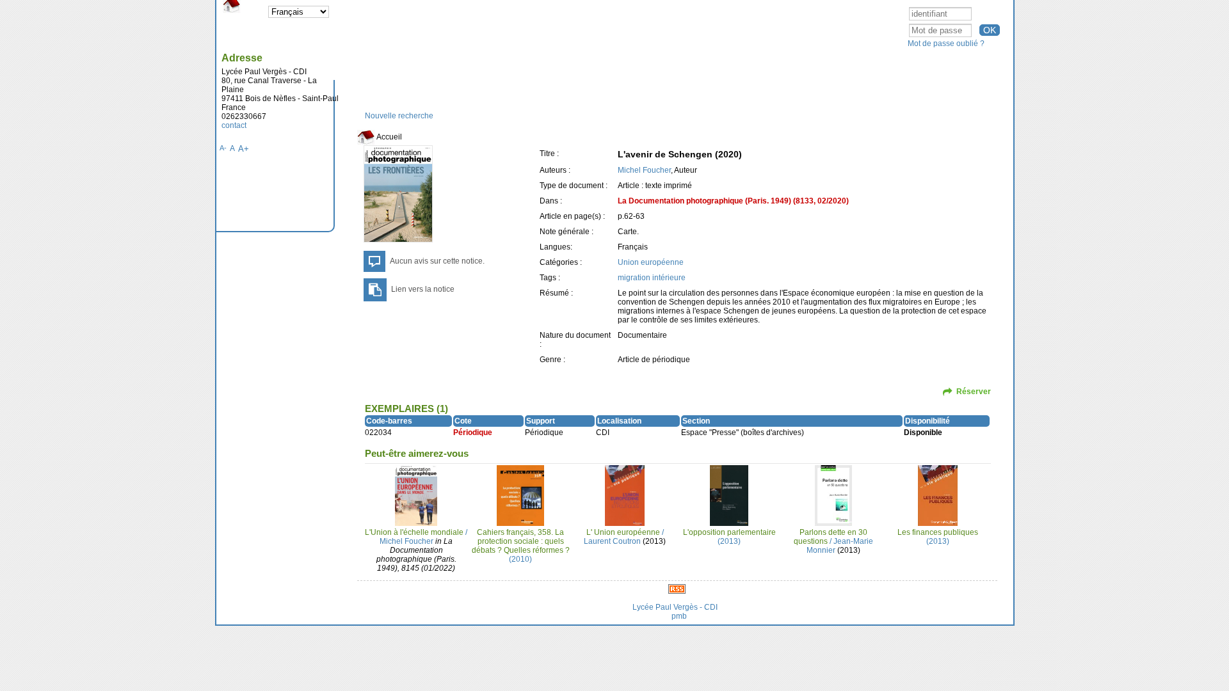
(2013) (729, 537)
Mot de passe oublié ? (946, 43)
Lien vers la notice (422, 289)
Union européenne (651, 262)
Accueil (388, 136)
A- (223, 148)
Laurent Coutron (612, 541)
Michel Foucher (644, 170)
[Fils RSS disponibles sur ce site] (677, 588)
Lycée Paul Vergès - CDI (675, 607)
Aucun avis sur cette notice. (437, 261)
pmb (679, 616)
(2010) (521, 546)
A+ (243, 149)
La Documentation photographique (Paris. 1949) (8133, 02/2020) (733, 200)
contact (233, 125)
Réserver (973, 391)
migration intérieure (652, 277)
